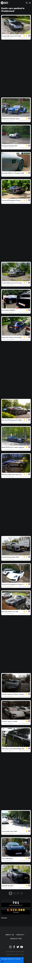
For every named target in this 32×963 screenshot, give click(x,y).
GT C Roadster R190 (17, 173)
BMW (3, 447)
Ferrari (4, 858)
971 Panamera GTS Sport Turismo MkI (18, 584)
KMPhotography (8, 38)
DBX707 (12, 310)
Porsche (4, 36)
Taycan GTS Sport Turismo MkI (16, 694)
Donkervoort (6, 119)
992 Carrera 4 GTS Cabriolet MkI (17, 283)
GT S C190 (14, 611)
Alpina (4, 337)
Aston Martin (6, 310)
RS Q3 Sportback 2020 (12, 557)
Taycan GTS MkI (12, 721)
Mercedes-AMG (6, 173)
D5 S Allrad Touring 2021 (14, 337)
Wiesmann (5, 146)
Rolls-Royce (5, 749)
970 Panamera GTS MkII (14, 420)
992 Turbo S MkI (12, 831)
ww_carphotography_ (9, 202)
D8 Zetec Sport (15, 119)
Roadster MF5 (13, 146)
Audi (3, 557)
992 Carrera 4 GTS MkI (14, 36)
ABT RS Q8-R (9, 886)
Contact (20, 935)
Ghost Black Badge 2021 (17, 749)
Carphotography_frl (9, 120)
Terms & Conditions (15, 955)
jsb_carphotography (9, 339)
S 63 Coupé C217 (16, 474)
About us (9, 935)
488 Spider (9, 858)
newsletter (16, 939)
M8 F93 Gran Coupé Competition (16, 447)
